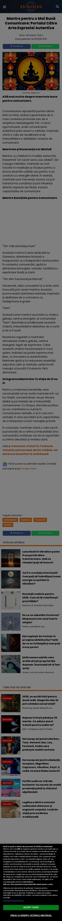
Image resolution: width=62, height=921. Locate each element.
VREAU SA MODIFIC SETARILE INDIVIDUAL (31, 915)
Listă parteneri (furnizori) (13, 901)
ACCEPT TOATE (31, 907)
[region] (31, 882)
